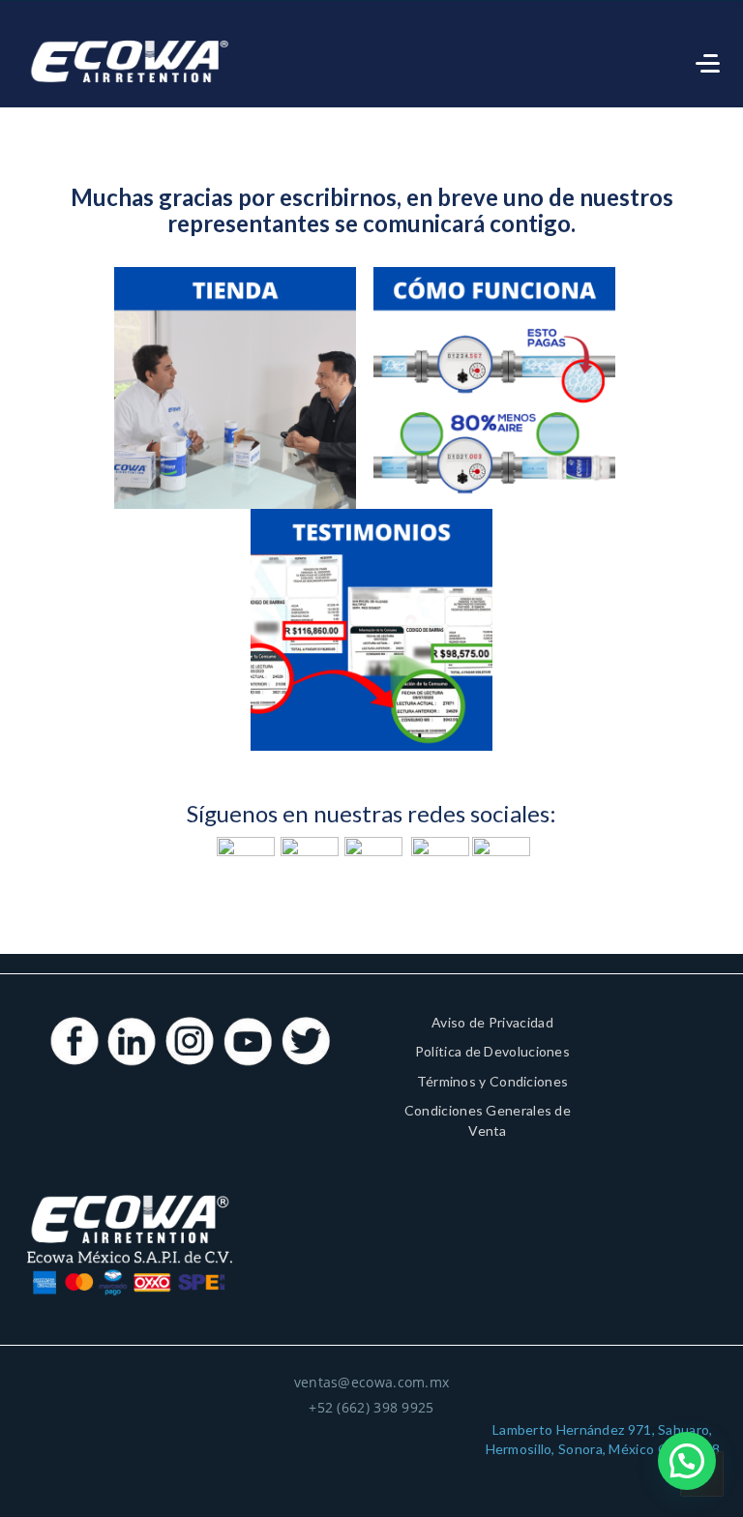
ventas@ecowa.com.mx (372, 1382)
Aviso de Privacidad (492, 1022)
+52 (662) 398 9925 (371, 1407)
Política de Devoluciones (492, 1051)
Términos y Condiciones (493, 1081)
